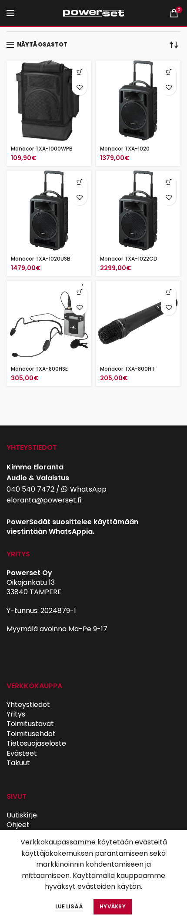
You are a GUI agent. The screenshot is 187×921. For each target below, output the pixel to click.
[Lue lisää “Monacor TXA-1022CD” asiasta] (168, 182)
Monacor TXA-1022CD (128, 258)
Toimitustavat (30, 724)
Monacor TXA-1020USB (40, 258)
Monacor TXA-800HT (127, 368)
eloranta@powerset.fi (44, 500)
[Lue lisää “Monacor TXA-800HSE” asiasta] (79, 292)
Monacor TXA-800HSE (39, 368)
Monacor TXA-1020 (125, 148)
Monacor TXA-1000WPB (42, 148)
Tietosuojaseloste (36, 743)
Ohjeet (18, 825)
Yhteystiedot (28, 705)
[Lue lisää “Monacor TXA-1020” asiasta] (168, 72)
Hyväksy (113, 906)
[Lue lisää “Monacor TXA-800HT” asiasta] (168, 292)
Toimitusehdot (31, 734)
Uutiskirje (22, 815)
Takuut (18, 763)
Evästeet (22, 753)
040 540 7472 (30, 489)
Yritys (16, 714)
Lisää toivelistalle (79, 87)
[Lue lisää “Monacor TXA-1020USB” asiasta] (79, 182)
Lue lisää (69, 906)
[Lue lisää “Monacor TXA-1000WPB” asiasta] (79, 72)
